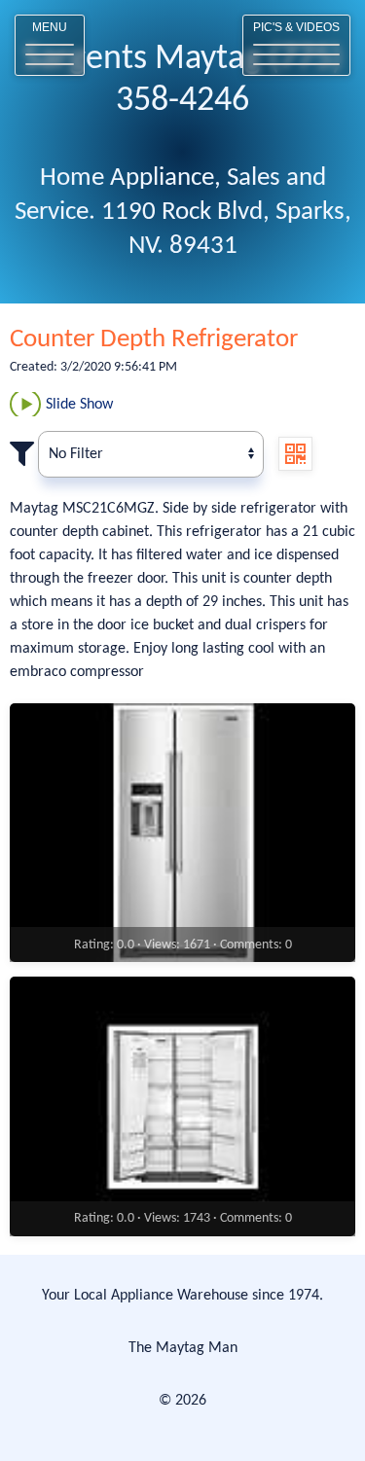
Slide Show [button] (79, 404)
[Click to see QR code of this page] (295, 454)
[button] (50, 45)
